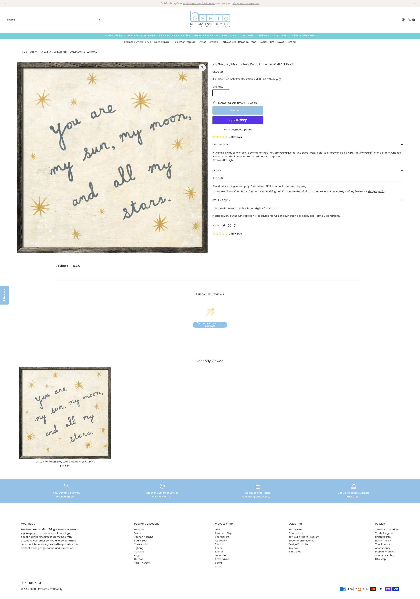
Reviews (293, 548)
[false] (66, 486)
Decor (130, 35)
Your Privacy (382, 544)
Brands (214, 42)
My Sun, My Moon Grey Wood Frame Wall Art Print (65, 461)
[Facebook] (22, 583)
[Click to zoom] (202, 67)
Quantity (217, 86)
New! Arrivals (161, 42)
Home (24, 51)
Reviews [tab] (61, 266)
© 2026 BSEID (28, 589)
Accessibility (382, 548)
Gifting (291, 42)
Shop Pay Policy (384, 555)
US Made (220, 555)
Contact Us (296, 533)
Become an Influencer (302, 540)
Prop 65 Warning (385, 551)
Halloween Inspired (184, 42)
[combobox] (54, 20)
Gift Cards (295, 551)
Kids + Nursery (303, 35)
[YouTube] (30, 583)
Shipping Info (383, 537)
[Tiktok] (40, 583)
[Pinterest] (26, 583)
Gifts (218, 566)
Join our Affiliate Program (304, 537)
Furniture (112, 35)
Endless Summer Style (137, 42)
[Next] (414, 3)
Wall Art (33, 51)
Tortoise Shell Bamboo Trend (238, 42)
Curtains (247, 35)
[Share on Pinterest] (235, 225)
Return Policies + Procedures (251, 215)
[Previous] (6, 3)
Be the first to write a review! (210, 325)
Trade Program (384, 533)
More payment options (238, 129)
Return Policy (383, 540)
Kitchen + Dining (153, 35)
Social (263, 42)
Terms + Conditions (387, 529)
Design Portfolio (298, 544)
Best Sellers (222, 537)
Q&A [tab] (76, 266)
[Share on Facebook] (223, 225)
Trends (219, 544)
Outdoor (280, 35)
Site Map (380, 559)
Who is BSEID (296, 529)
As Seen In (221, 540)
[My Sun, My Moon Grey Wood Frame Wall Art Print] (65, 413)
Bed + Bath (180, 35)
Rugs (263, 35)
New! (218, 529)
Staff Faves (277, 42)
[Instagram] (36, 583)
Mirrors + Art (204, 35)
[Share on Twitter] (229, 225)
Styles (202, 42)
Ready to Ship (223, 533)
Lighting (227, 35)
